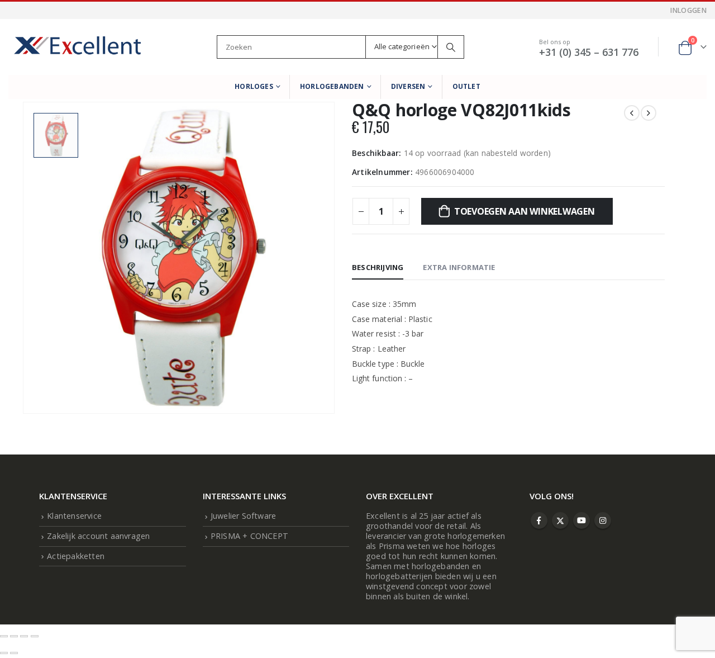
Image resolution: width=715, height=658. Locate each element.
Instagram (602, 520)
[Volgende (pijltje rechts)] (14, 653)
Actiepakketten (75, 556)
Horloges (254, 86)
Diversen (408, 86)
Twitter (560, 520)
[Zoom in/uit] (4, 636)
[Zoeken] (451, 47)
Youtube (581, 520)
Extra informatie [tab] (459, 267)
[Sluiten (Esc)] (35, 636)
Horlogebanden (332, 86)
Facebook (539, 520)
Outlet (466, 86)
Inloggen (688, 10)
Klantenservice (74, 515)
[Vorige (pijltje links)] (4, 653)
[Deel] (24, 636)
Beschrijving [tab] (377, 267)
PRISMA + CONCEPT (249, 536)
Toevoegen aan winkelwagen (524, 211)
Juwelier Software (243, 515)
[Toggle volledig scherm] (14, 636)
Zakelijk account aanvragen (98, 536)
